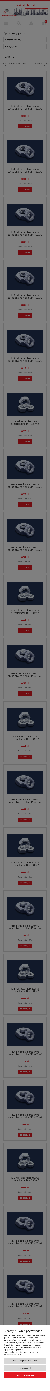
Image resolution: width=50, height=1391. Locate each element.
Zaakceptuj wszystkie (25, 1375)
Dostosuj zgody (25, 1368)
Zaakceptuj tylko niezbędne (25, 1361)
